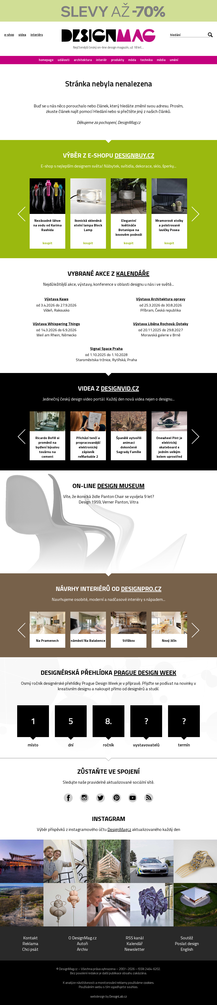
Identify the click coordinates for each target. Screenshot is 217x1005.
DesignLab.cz (118, 996)
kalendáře (132, 273)
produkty (117, 59)
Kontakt (30, 937)
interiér (101, 59)
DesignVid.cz (120, 388)
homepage (46, 59)
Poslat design (187, 943)
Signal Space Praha (106, 348)
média (161, 59)
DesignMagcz (119, 829)
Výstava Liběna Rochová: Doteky (160, 324)
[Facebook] (68, 797)
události (64, 59)
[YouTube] (132, 797)
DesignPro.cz (141, 588)
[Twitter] (100, 797)
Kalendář (135, 943)
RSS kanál (135, 937)
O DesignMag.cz (82, 937)
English (187, 949)
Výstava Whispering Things (56, 324)
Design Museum (121, 486)
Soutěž (187, 937)
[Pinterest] (116, 797)
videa (22, 35)
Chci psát (30, 949)
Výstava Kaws (56, 299)
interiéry (37, 35)
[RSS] (148, 797)
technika (146, 59)
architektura (83, 59)
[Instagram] (84, 797)
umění (174, 59)
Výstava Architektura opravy (160, 299)
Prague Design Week (145, 672)
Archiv (82, 949)
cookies (148, 982)
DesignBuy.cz (134, 155)
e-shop (9, 35)
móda (132, 59)
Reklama (30, 943)
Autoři (82, 943)
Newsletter (134, 949)
